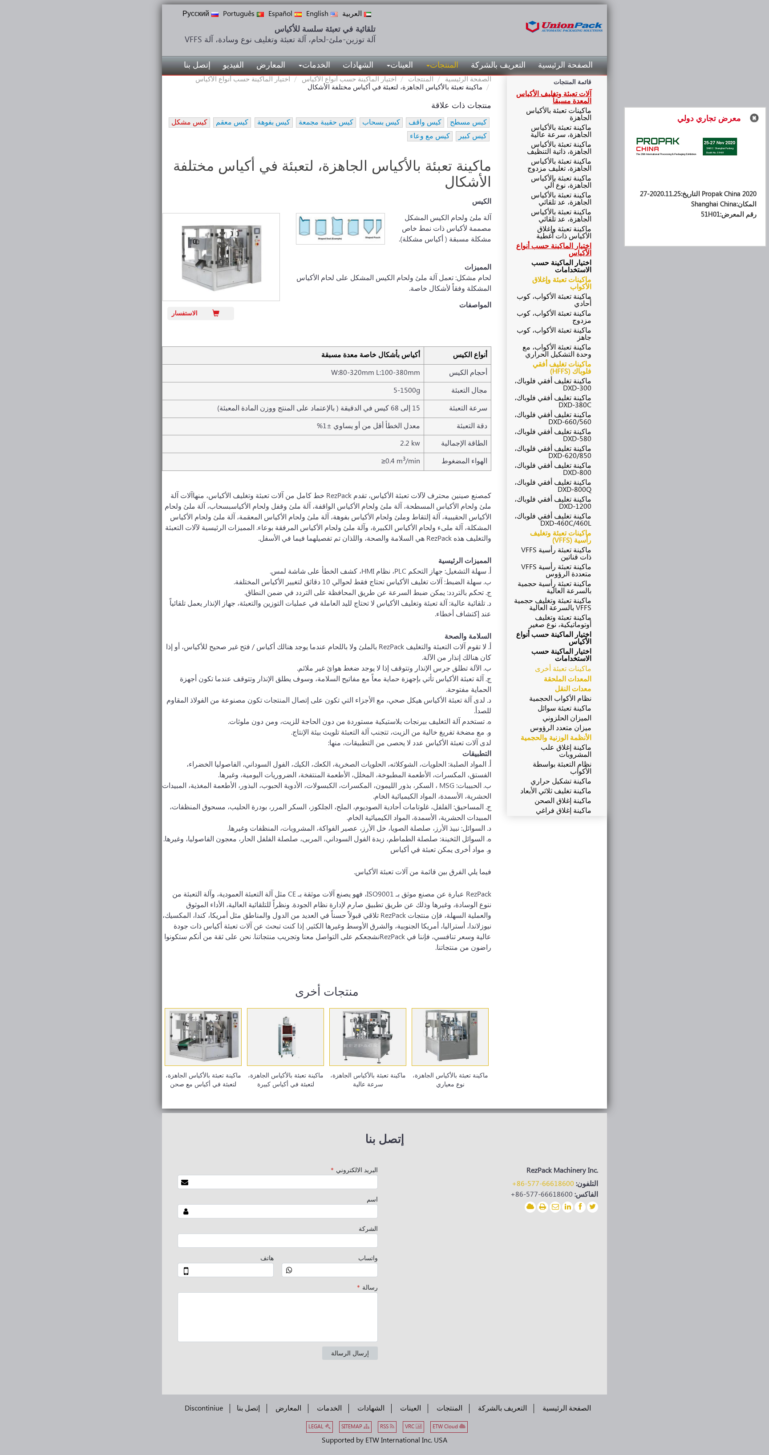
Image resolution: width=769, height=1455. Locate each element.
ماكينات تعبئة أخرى (563, 669)
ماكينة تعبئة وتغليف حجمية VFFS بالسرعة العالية (552, 604)
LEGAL (316, 1426)
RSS (385, 1426)
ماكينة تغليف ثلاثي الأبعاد (555, 791)
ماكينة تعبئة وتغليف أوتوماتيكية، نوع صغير (560, 621)
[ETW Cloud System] (530, 1207)
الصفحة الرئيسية (468, 79)
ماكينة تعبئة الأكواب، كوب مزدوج (554, 317)
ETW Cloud (446, 1426)
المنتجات (420, 79)
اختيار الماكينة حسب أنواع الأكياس (349, 79)
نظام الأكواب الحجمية (560, 698)
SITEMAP (352, 1426)
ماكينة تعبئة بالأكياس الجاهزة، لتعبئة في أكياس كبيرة (286, 1080)
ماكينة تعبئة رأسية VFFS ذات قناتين (556, 554)
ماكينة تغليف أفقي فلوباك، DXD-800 (552, 469)
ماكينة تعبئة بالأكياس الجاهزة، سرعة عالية (368, 1080)
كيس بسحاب (381, 122)
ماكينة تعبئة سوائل (564, 708)
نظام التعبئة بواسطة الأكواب (562, 768)
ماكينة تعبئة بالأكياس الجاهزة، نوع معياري (450, 1080)
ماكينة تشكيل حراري (560, 781)
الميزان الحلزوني (566, 718)
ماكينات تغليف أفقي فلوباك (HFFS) (562, 368)
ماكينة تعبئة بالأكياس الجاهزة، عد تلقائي (561, 199)
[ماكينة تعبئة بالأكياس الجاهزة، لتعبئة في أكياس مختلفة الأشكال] (221, 257)
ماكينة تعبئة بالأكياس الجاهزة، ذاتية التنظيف (559, 148)
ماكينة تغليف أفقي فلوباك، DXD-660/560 (552, 418)
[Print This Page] (542, 1207)
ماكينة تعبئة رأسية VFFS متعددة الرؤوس (556, 571)
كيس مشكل (189, 122)
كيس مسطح (468, 122)
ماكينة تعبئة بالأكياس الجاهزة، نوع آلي (561, 182)
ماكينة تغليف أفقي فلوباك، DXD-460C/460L (552, 520)
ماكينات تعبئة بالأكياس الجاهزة (558, 114)
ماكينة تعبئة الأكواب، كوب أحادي (554, 300)
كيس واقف (425, 122)
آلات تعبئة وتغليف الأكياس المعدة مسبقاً (553, 97)
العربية (352, 14)
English (317, 14)
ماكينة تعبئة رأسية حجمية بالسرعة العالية (554, 587)
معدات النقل (573, 689)
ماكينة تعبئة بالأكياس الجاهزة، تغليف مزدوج (559, 165)
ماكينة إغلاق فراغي (563, 811)
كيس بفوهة (273, 122)
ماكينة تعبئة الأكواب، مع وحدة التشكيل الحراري (556, 351)
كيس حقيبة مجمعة (326, 122)
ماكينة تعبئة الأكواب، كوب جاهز (554, 334)
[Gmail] (555, 1207)
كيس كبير (472, 136)
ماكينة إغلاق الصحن (562, 801)
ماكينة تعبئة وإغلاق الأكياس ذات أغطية (563, 233)
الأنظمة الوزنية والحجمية (556, 738)
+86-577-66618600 (543, 1184)
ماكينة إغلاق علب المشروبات (566, 751)
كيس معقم (232, 122)
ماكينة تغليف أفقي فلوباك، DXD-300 (552, 385)
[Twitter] (592, 1207)
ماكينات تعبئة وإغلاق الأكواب (561, 283)
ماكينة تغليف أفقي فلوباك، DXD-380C (552, 402)
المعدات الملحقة (567, 679)
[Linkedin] (567, 1207)
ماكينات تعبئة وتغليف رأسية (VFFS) (560, 537)
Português (239, 14)
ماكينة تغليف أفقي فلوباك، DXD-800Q (552, 486)
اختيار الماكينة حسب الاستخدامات (561, 266)
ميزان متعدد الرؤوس (560, 728)
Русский (195, 14)
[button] (442, 65)
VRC (410, 1426)
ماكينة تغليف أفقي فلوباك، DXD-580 (552, 435)
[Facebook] (580, 1207)
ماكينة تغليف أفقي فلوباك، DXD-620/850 (552, 452)
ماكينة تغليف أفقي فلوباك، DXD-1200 (552, 503)
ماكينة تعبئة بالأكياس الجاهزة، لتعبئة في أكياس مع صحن (203, 1080)
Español (280, 14)
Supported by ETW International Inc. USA (384, 1440)
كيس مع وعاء (430, 136)
